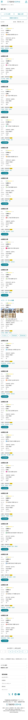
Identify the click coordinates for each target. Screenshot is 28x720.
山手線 (2, 200)
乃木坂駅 (8, 139)
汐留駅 (7, 78)
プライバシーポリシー (6, 683)
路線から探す (21, 14)
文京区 (12, 231)
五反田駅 (7, 424)
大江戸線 (3, 78)
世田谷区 (13, 262)
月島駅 (7, 515)
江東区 (14, 577)
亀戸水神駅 (9, 577)
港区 (11, 78)
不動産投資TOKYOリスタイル (5, 4)
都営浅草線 (3, 638)
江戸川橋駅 (8, 607)
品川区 (13, 363)
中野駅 (6, 109)
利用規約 (3, 680)
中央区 (11, 515)
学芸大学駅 (7, 262)
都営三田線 (3, 454)
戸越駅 (8, 638)
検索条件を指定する (14, 18)
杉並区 (10, 109)
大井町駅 (9, 363)
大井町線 (3, 393)
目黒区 (10, 332)
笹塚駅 (6, 485)
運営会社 (3, 686)
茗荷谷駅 (8, 231)
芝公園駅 (9, 454)
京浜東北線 (3, 363)
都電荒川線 (3, 546)
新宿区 (13, 607)
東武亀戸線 (3, 577)
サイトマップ (4, 689)
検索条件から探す (4, 667)
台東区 (11, 48)
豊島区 (10, 292)
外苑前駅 (7, 170)
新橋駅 (6, 200)
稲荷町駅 (7, 48)
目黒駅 (6, 332)
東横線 (2, 262)
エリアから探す (7, 14)
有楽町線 (3, 515)
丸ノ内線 (3, 231)
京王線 (2, 485)
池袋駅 (6, 292)
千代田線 (3, 139)
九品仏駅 (8, 393)
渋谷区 (10, 485)
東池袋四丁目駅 (10, 546)
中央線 (2, 109)
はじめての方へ (5, 677)
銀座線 (2, 48)
